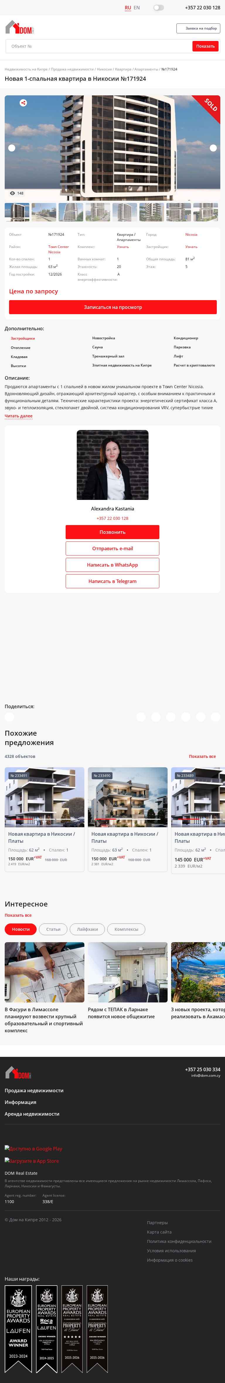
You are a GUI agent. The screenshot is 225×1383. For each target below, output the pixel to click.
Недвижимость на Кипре (26, 69)
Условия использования (171, 1250)
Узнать (123, 246)
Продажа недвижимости (72, 69)
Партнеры (157, 1222)
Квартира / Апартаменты (136, 69)
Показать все (202, 756)
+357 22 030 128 (202, 7)
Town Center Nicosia (58, 249)
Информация (20, 1102)
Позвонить (113, 532)
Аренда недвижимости (32, 1114)
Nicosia (191, 234)
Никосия (104, 69)
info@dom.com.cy (205, 1075)
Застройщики (23, 338)
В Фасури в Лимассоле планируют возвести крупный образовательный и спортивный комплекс (44, 1020)
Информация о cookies (170, 1260)
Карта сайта (159, 1232)
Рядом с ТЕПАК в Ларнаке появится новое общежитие (121, 1013)
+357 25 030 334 (202, 1069)
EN (137, 7)
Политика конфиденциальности (179, 1241)
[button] (213, 148)
